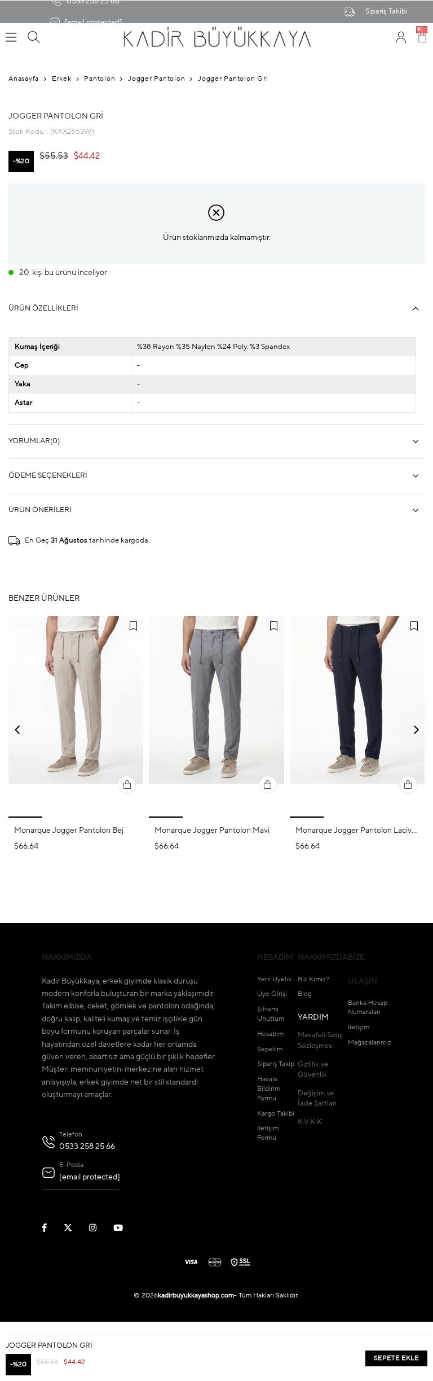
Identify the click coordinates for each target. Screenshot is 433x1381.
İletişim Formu (268, 1133)
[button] (25, 817)
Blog (305, 994)
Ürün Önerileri (40, 510)
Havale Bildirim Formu (268, 1089)
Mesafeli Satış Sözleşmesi (320, 1040)
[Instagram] (100, 1227)
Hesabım (270, 1034)
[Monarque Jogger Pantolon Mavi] (216, 717)
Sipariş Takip (275, 1064)
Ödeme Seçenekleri (47, 475)
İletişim (358, 1027)
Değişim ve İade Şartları (317, 1098)
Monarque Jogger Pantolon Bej (68, 830)
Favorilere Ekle (133, 626)
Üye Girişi (272, 994)
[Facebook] (51, 1227)
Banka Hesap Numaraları (367, 1008)
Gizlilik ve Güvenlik (313, 1069)
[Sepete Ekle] (127, 785)
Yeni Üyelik (274, 979)
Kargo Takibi (275, 1114)
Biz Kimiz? (313, 979)
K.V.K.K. (311, 1122)
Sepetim (269, 1049)
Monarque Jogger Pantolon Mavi (211, 830)
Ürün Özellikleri (43, 308)
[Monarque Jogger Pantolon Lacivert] (357, 717)
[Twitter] (75, 1227)
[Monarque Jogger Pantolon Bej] (75, 717)
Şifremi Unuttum (270, 1014)
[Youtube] (125, 1227)
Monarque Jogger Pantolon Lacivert (357, 830)
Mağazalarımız (369, 1042)
